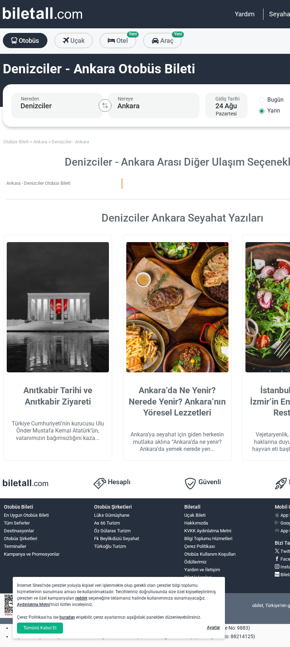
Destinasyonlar (19, 530)
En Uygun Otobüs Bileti (26, 515)
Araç (170, 38)
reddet (81, 598)
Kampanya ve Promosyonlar (31, 554)
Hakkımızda (196, 523)
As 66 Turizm (107, 523)
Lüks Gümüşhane (111, 515)
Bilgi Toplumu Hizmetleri (208, 538)
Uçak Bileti (194, 515)
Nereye (125, 99)
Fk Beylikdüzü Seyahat (116, 538)
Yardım (245, 14)
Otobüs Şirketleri (20, 538)
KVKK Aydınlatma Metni (207, 530)
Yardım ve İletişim (202, 569)
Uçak (77, 40)
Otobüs (28, 40)
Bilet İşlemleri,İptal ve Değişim (200, 580)
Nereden (30, 99)
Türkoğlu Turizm (110, 546)
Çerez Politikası (199, 546)
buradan (67, 617)
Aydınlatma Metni (33, 604)
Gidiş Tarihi (227, 99)
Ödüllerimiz (195, 562)
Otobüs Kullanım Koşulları (210, 554)
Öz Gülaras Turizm (112, 530)
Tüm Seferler (17, 523)
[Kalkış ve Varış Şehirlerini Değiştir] (105, 105)
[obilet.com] (42, 19)
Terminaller (15, 546)
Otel (125, 38)
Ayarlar (213, 627)
